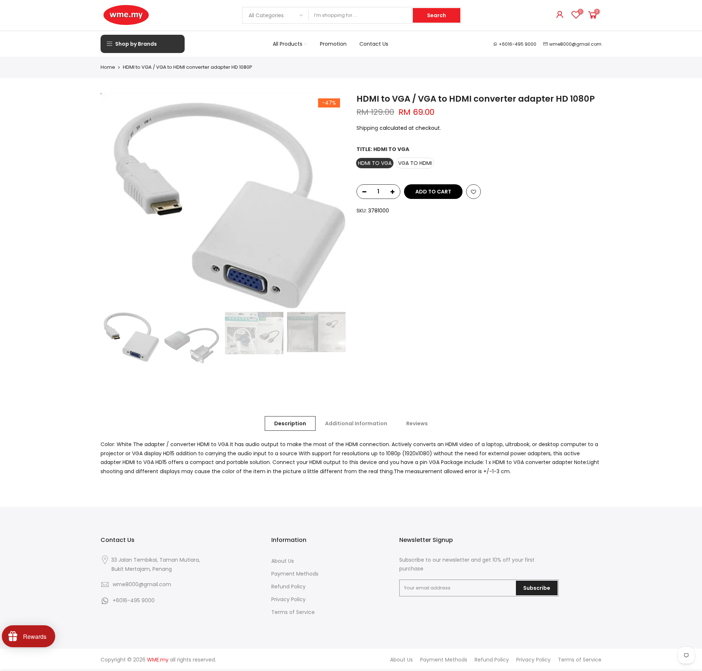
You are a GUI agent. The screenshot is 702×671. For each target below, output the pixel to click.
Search (436, 15)
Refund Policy (288, 586)
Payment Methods (294, 573)
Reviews (417, 423)
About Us (282, 561)
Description (290, 423)
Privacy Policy (288, 599)
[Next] (333, 200)
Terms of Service (293, 612)
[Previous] (113, 200)
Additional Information (356, 423)
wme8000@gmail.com (575, 44)
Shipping (367, 128)
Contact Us (373, 44)
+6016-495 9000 (517, 44)
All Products (287, 44)
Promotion (333, 44)
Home (108, 67)
